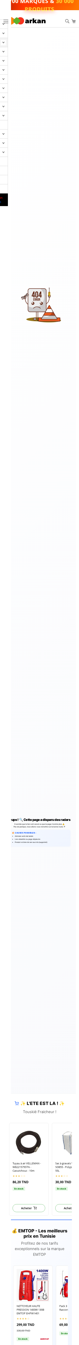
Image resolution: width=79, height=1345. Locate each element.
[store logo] (28, 21)
